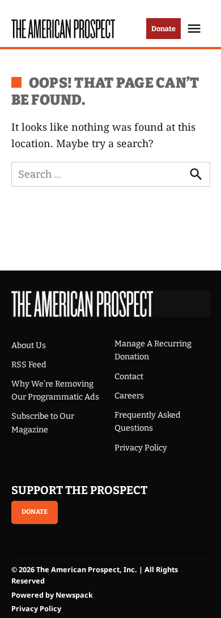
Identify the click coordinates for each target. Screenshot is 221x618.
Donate (163, 28)
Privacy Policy (140, 448)
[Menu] (195, 28)
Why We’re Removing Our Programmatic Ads (55, 390)
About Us (28, 345)
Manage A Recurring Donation (153, 350)
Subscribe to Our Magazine (42, 422)
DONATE (35, 512)
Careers (129, 396)
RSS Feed (28, 365)
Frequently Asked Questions (147, 421)
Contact (128, 376)
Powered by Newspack (52, 595)
